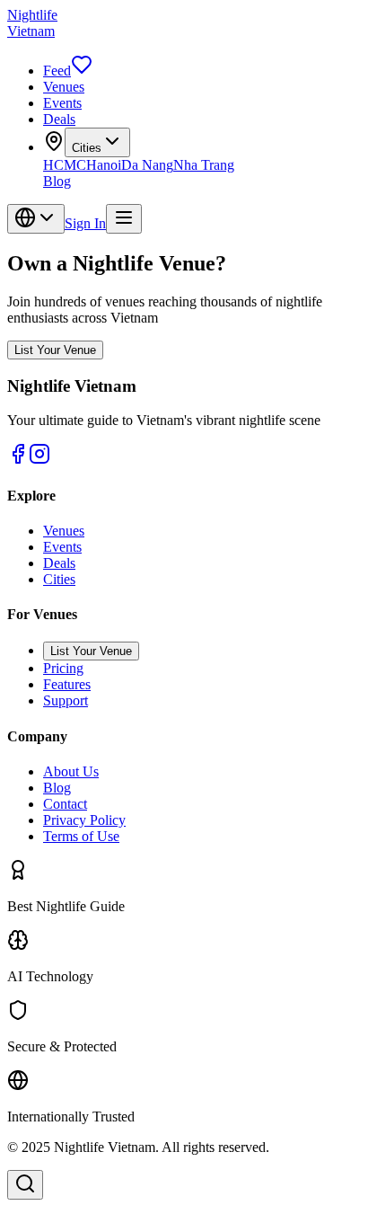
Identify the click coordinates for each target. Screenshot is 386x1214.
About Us (71, 771)
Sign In (85, 223)
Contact (65, 803)
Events (62, 103)
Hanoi (103, 165)
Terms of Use (81, 836)
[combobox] (36, 219)
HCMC (64, 165)
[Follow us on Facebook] (18, 459)
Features (67, 684)
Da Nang (147, 165)
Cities (86, 148)
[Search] (25, 1185)
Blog (57, 181)
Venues (63, 86)
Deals (59, 119)
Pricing (63, 668)
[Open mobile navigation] (124, 219)
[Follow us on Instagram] (39, 459)
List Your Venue (55, 350)
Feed (57, 70)
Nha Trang (203, 165)
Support (65, 700)
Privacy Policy (84, 820)
